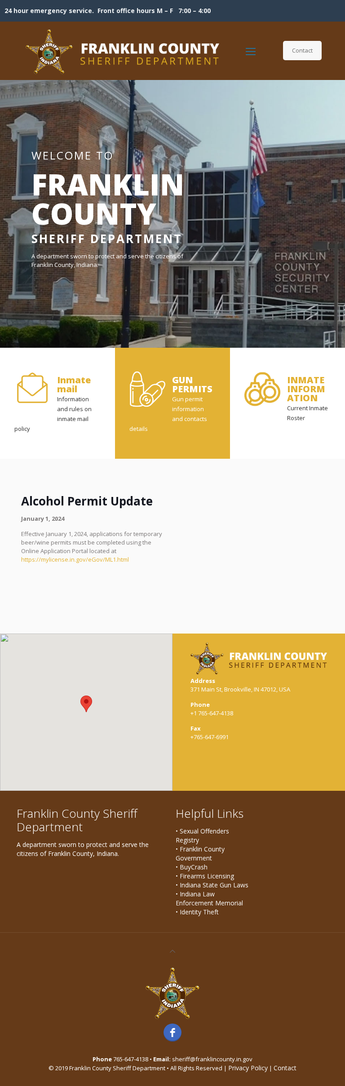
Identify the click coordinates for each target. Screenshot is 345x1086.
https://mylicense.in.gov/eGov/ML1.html (75, 559)
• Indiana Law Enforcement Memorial (209, 898)
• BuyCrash (192, 867)
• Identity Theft (197, 912)
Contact (302, 50)
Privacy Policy (248, 1068)
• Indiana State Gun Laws (212, 885)
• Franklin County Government (200, 853)
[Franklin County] (122, 51)
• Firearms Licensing (205, 876)
